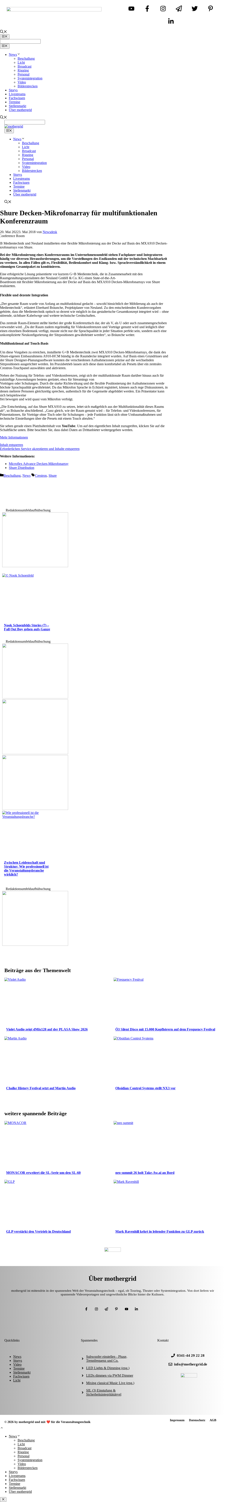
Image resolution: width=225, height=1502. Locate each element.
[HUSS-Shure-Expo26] (35, 809)
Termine (14, 102)
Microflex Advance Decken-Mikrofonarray (39, 464)
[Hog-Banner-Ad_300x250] (35, 566)
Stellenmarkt (17, 106)
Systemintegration (30, 78)
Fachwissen (17, 98)
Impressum (177, 1420)
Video (22, 82)
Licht (21, 62)
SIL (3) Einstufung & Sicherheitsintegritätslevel (103, 1392)
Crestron (41, 475)
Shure (53, 475)
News (13, 54)
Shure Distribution (21, 467)
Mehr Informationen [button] (14, 437)
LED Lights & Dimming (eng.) (107, 1368)
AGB (213, 1420)
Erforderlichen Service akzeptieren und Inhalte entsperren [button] (40, 449)
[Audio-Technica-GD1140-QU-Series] (35, 753)
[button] (2, 1428)
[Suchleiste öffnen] (3, 32)
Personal (23, 74)
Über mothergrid (20, 110)
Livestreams (17, 94)
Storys (13, 90)
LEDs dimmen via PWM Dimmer (109, 1375)
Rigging (23, 70)
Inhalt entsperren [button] (11, 445)
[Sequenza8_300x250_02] (35, 697)
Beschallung (26, 58)
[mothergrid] (13, 126)
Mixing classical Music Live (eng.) (110, 1383)
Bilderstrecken (28, 86)
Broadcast (24, 66)
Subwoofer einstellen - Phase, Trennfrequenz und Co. (106, 1358)
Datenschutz (197, 1420)
